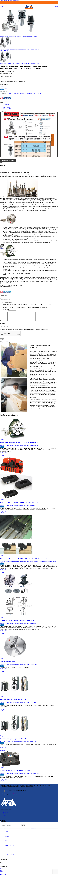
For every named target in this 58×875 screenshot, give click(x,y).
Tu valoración (3, 321)
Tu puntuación (4, 309)
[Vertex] (5, 98)
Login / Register (10, 854)
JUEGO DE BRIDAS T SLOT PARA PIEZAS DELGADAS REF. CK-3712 (23, 558)
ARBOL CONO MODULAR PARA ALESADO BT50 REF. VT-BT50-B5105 (19, 49)
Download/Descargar (8, 160)
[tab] (6, 104)
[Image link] (8, 806)
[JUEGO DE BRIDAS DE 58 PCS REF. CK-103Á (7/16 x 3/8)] (12, 473)
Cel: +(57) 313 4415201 (11, 793)
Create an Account (4, 868)
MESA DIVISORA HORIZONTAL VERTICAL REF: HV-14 (19, 442)
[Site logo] (29, 9)
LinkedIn (5, 815)
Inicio (1, 36)
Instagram (5, 812)
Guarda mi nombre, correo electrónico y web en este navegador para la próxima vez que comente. (25, 329)
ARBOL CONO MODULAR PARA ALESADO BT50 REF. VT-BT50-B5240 (19, 63)
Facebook (5, 814)
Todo (40, 93)
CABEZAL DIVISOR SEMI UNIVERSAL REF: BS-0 (17, 620)
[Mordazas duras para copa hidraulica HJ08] (15, 695)
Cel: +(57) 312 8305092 (11, 792)
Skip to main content (14, 0)
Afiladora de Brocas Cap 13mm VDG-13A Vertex (15, 770)
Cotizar (2, 89)
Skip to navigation (4, 0)
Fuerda (35, 664)
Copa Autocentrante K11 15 (8, 661)
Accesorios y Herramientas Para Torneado (23, 664)
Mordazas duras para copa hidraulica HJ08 (13, 699)
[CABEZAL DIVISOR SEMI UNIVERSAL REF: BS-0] (16, 594)
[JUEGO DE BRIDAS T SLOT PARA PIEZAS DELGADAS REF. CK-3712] (16, 538)
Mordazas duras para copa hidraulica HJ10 (13, 739)
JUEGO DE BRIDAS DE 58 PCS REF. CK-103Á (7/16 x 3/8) (19, 502)
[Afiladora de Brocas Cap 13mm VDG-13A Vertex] (10, 766)
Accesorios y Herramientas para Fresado (26, 36)
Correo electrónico (5, 326)
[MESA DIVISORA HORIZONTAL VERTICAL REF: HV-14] (14, 438)
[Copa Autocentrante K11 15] (15, 657)
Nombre (2, 323)
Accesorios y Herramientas (9, 36)
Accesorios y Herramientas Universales (42, 561)
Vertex (34, 445)
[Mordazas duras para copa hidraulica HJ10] (15, 734)
